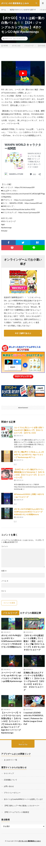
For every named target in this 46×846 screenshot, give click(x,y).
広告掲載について (10, 780)
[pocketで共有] (12, 247)
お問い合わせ (9, 786)
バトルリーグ (20, 38)
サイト (3, 591)
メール (4, 581)
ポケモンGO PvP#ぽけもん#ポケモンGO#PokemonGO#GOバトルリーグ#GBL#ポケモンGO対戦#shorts (29, 511)
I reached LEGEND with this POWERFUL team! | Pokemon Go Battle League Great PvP (33, 718)
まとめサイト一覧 (10, 760)
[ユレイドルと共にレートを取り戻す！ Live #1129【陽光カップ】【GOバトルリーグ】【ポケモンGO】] (7, 432)
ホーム (3, 10)
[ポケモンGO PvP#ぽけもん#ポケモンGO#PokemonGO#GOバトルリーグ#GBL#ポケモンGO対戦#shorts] (7, 513)
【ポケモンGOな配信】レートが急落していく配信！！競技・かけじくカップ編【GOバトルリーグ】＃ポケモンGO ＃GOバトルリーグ (34, 642)
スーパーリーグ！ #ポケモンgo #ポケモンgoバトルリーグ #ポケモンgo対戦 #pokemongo (11, 676)
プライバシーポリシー (12, 793)
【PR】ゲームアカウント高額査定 (16, 812)
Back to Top (23, 744)
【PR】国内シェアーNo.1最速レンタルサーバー (21, 806)
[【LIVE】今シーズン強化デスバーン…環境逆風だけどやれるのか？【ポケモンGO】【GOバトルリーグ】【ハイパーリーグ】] (7, 474)
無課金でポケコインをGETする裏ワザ (23, 10)
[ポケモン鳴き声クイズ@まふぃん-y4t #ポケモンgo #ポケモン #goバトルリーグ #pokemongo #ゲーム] (7, 456)
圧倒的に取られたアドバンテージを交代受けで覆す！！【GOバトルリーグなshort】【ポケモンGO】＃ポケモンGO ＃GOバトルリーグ (34, 681)
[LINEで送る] (34, 247)
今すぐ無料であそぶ (23, 333)
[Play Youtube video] (23, 73)
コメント (4, 546)
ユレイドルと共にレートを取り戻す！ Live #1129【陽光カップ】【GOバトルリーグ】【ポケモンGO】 (29, 430)
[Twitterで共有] (23, 242)
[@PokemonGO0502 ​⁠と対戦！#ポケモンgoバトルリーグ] (7, 498)
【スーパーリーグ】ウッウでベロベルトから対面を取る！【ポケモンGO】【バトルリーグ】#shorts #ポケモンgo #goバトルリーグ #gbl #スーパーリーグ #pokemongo (11, 722)
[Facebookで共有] (8, 242)
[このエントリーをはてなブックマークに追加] (37, 242)
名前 (4, 571)
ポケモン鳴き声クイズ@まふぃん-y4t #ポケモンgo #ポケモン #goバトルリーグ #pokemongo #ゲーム (29, 454)
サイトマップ (9, 773)
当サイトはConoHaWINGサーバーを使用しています (23, 799)
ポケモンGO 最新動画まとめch (29, 841)
